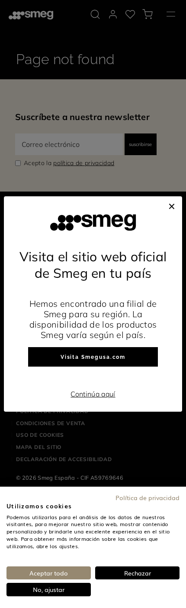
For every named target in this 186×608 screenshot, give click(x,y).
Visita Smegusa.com (93, 357)
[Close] (171, 205)
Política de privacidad (147, 497)
